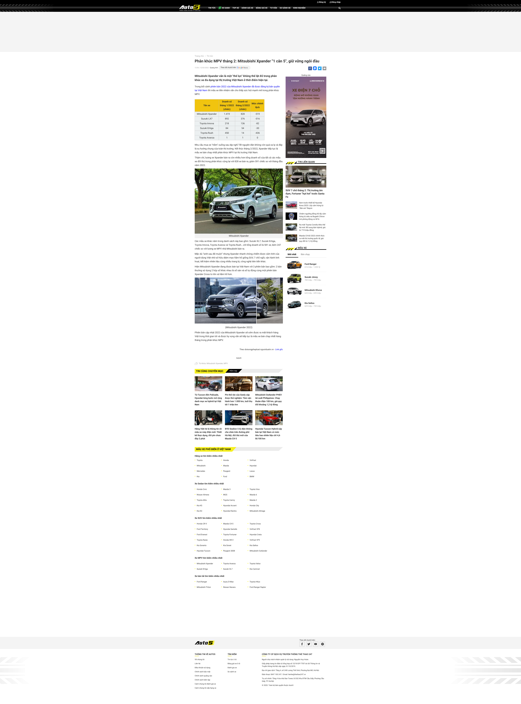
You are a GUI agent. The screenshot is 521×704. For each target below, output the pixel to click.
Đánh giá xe (247, 8)
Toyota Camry (229, 500)
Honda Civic (202, 489)
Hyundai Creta (256, 535)
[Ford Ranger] (294, 265)
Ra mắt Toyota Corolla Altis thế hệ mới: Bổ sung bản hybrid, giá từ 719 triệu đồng (312, 227)
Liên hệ (197, 664)
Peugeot (226, 471)
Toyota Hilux (255, 582)
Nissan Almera (203, 495)
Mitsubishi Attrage (257, 511)
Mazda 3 (227, 489)
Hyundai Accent (229, 506)
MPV (226, 363)
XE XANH (225, 8)
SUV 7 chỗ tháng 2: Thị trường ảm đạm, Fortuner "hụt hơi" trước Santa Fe (305, 193)
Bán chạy (305, 254)
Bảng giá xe (261, 8)
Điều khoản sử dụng (202, 668)
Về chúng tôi (199, 660)
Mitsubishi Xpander (215, 363)
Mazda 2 (253, 500)
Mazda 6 (253, 495)
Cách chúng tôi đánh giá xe (205, 684)
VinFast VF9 (255, 540)
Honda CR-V (202, 524)
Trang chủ (199, 56)
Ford (225, 477)
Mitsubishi (201, 466)
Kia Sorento (202, 545)
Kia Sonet (227, 545)
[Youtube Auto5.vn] (315, 644)
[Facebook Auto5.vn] (301, 644)
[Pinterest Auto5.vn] (322, 644)
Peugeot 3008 (229, 551)
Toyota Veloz (255, 564)
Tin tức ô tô (232, 660)
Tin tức (212, 8)
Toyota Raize (202, 540)
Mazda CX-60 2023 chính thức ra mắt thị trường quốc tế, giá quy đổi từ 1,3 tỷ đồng (312, 238)
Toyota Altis (202, 500)
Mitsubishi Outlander (258, 551)
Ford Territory (202, 529)
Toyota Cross (255, 524)
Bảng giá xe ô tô (234, 664)
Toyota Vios (255, 489)
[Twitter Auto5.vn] (308, 644)
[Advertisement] (260, 31)
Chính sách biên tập (202, 680)
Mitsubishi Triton (204, 587)
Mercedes (201, 471)
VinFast (253, 460)
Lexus (252, 471)
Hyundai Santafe (230, 529)
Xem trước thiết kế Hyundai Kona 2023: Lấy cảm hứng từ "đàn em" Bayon (311, 205)
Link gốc (279, 349)
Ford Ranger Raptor (258, 587)
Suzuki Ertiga (202, 569)
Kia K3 (199, 511)
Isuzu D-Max (228, 582)
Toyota (199, 460)
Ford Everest (202, 535)
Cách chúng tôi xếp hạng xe (205, 688)
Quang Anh (214, 68)
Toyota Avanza (229, 564)
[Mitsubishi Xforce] (294, 291)
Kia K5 (199, 506)
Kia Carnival (255, 569)
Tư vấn (273, 8)
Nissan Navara (229, 587)
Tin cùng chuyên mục (209, 371)
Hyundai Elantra (229, 511)
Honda (226, 460)
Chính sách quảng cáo (203, 676)
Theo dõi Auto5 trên (228, 68)
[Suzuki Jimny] (294, 278)
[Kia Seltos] (294, 304)
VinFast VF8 (255, 529)
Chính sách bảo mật (202, 672)
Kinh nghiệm (299, 8)
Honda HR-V (228, 540)
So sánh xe (285, 8)
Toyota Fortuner (230, 535)
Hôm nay (233, 371)
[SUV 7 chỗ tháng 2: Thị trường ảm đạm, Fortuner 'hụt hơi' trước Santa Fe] (306, 177)
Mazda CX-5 (228, 524)
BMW (252, 477)
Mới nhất (292, 254)
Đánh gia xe (232, 668)
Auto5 (238, 358)
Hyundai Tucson (203, 551)
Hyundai (253, 466)
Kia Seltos (254, 545)
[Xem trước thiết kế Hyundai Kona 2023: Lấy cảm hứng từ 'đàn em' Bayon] (291, 205)
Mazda (226, 466)
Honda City (254, 506)
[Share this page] (324, 68)
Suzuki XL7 (228, 569)
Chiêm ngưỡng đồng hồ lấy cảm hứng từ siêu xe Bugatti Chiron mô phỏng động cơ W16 (312, 216)
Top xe (235, 8)
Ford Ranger (202, 582)
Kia (198, 477)
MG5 (225, 495)
